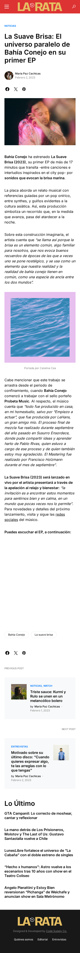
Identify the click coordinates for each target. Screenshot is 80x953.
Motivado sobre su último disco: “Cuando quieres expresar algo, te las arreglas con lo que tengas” (30, 761)
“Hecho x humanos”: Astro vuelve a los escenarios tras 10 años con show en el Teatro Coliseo (37, 871)
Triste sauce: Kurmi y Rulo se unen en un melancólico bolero (48, 696)
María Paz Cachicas (27, 73)
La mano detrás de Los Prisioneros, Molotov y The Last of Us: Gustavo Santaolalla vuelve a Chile (34, 834)
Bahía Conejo (16, 634)
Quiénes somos (23, 939)
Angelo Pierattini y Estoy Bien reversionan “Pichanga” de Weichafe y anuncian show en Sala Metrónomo (37, 892)
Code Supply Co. (56, 931)
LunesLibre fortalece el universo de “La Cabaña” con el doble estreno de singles (38, 852)
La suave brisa (44, 634)
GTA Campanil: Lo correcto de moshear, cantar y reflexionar (38, 815)
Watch (47, 685)
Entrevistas (19, 746)
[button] (6, 6)
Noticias (10, 25)
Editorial (43, 939)
